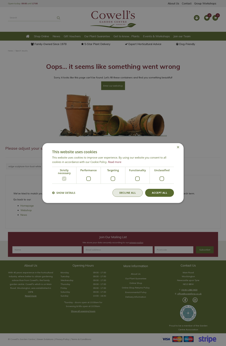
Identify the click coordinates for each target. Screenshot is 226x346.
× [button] (178, 147)
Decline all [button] (127, 192)
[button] (63, 193)
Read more (114, 162)
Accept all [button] (159, 192)
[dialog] (113, 173)
